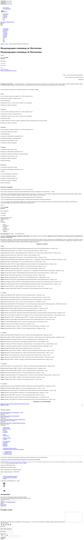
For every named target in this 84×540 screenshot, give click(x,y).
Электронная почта (5, 499)
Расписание (5, 13)
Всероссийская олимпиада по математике (10, 416)
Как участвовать (6, 428)
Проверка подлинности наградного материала (13, 449)
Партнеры (5, 444)
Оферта (4, 478)
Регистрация (6, 7)
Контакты (5, 432)
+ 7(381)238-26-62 (7, 451)
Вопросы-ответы (7, 437)
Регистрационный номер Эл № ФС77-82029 (16, 463)
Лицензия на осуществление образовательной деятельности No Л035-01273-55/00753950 (20, 459)
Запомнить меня (4, 502)
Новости (5, 17)
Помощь (5, 439)
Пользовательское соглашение (10, 477)
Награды (5, 446)
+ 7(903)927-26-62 (7, 452)
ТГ (3, 18)
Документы (5, 442)
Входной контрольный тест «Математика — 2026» (12, 412)
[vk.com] (2, 507)
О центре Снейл (6, 441)
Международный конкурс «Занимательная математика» (13, 423)
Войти (4, 434)
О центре (5, 16)
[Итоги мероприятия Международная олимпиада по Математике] (4, 11)
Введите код (3, 534)
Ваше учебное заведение (6, 528)
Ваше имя (3, 526)
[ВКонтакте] (4, 484)
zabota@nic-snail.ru (7, 453)
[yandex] (1, 507)
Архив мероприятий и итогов (10, 448)
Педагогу (5, 15)
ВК (4, 19)
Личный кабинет (7, 8)
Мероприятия (6, 427)
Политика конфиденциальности (10, 476)
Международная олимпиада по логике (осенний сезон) (13, 419)
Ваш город (3, 531)
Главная (2, 43)
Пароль (2, 500)
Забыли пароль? (11, 502)
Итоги (6, 43)
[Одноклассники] (4, 486)
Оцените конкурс (4, 523)
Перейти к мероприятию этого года (9, 70)
